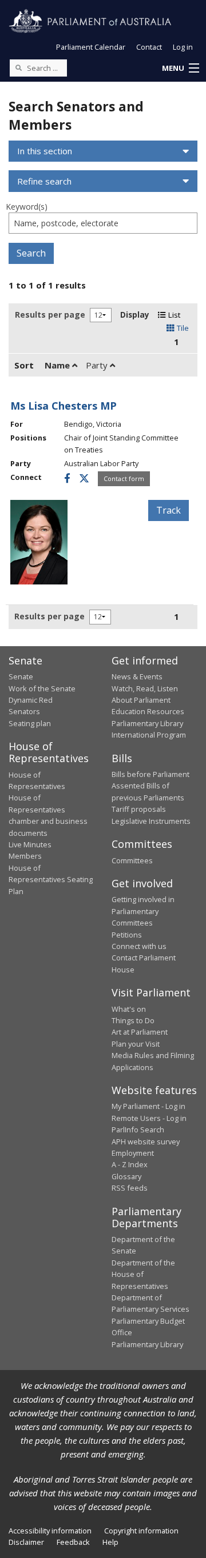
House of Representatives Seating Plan (51, 879)
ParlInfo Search (138, 1129)
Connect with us (139, 946)
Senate (21, 676)
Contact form (124, 478)
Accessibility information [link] (50, 1530)
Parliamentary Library (147, 723)
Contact (149, 47)
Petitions (127, 935)
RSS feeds (130, 1188)
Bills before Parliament (150, 774)
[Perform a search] (18, 67)
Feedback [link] (73, 1542)
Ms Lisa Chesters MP (63, 405)
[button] (180, 68)
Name (58, 365)
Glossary (126, 1176)
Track (168, 510)
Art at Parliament (140, 1032)
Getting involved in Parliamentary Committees (143, 911)
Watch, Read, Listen (145, 688)
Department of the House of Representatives (143, 1274)
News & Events (137, 676)
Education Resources (148, 711)
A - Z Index (130, 1164)
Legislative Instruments (151, 821)
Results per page (50, 314)
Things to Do (133, 1020)
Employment (133, 1153)
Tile (182, 328)
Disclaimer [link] (26, 1542)
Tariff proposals (139, 809)
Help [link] (110, 1542)
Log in (183, 47)
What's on (129, 1009)
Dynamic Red (31, 700)
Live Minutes (30, 844)
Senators (24, 711)
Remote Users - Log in (149, 1118)
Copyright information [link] (141, 1530)
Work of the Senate (42, 688)
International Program (149, 735)
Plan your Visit (136, 1044)
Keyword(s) (26, 206)
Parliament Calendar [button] (90, 47)
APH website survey (146, 1141)
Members (25, 856)
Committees (132, 860)
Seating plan (30, 723)
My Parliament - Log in (148, 1106)
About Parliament (141, 700)
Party (98, 365)
